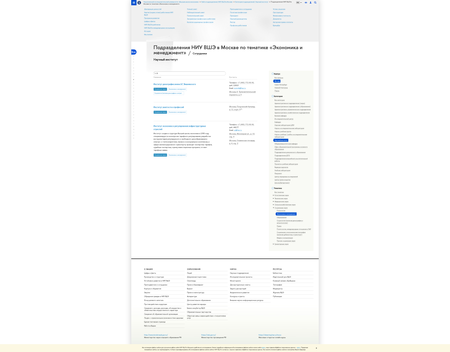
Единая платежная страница (154, 322)
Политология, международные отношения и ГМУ (294, 229)
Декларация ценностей (152, 9)
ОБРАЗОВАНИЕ (194, 269)
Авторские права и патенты (283, 22)
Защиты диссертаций (238, 288)
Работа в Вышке (150, 326)
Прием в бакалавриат (195, 285)
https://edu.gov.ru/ (208, 335)
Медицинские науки (281, 201)
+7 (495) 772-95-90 (246, 82)
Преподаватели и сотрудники (241, 9)
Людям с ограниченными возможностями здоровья (163, 318)
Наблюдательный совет (196, 12)
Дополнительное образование (199, 300)
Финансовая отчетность (282, 16)
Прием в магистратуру (195, 292)
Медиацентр (278, 288)
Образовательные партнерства (199, 312)
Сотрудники (200, 53)
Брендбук (276, 25)
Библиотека (277, 273)
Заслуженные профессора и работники (201, 19)
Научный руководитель (238, 19)
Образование (282, 217)
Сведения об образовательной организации (161, 314)
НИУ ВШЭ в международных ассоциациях (159, 28)
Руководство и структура (154, 277)
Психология (281, 210)
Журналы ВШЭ (278, 292)
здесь (263, 347)
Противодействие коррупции (155, 304)
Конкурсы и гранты (237, 296)
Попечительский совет (195, 16)
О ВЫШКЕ (148, 269)
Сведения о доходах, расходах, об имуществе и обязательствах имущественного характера (162, 309)
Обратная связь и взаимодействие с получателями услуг (206, 317)
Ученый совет (192, 9)
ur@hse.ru (238, 130)
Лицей (189, 273)
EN (301, 2)
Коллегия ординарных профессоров (200, 22)
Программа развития (151, 18)
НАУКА (233, 269)
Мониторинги (235, 281)
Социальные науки (281, 208)
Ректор (232, 22)
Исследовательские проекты (241, 277)
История (147, 31)
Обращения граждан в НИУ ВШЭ (156, 296)
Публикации (277, 296)
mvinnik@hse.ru (240, 88)
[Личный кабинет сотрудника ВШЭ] (310, 2)
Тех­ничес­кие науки (281, 198)
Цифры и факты (149, 21)
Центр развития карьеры (196, 304)
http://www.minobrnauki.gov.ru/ (156, 335)
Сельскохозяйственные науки (285, 205)
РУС (298, 2)
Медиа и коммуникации (285, 238)
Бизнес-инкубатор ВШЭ (196, 308)
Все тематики (279, 192)
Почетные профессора (238, 12)
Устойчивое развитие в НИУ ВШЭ (157, 281)
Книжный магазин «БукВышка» (284, 281)
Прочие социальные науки (286, 241)
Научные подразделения (239, 273)
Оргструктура (278, 12)
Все (134, 52)
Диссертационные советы (240, 285)
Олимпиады (191, 281)
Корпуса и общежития (152, 288)
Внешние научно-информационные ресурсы (246, 300)
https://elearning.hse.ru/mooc (270, 335)
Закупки (147, 292)
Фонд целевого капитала (153, 300)
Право (279, 226)
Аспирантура (192, 296)
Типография (277, 285)
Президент (234, 16)
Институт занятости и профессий (169, 107)
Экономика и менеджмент (286, 214)
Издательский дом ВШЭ (282, 277)
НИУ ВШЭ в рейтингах (152, 24)
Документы (277, 19)
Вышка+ (190, 288)
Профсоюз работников (238, 25)
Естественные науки (282, 195)
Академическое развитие (239, 292)
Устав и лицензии (279, 9)
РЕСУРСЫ (277, 269)
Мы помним (148, 34)
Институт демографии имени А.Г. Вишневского (175, 84)
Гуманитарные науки (282, 244)
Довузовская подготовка (196, 277)
